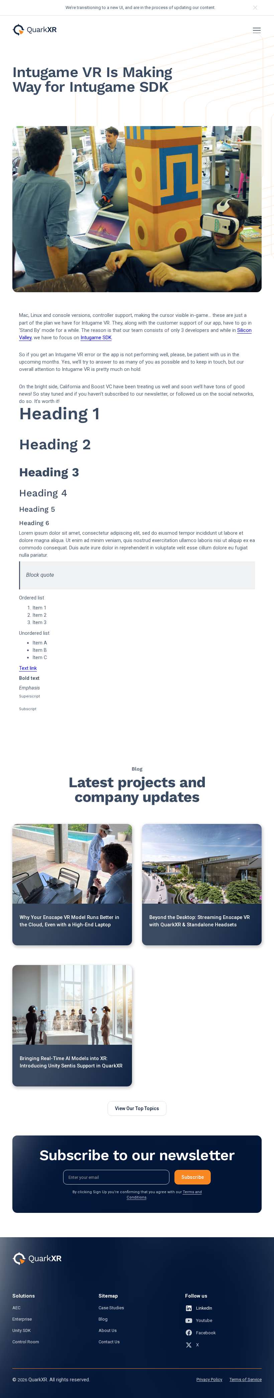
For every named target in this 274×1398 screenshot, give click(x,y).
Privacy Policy (209, 1379)
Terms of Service (246, 1379)
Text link (28, 668)
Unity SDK (21, 1330)
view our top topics (137, 1108)
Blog (103, 1319)
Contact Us (109, 1341)
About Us (108, 1330)
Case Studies (111, 1307)
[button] (255, 30)
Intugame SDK (96, 338)
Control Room (25, 1341)
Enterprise (22, 1319)
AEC (16, 1307)
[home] (34, 29)
